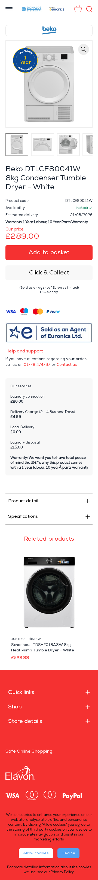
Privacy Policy (62, 872)
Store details (25, 721)
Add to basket (49, 252)
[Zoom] (83, 49)
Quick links (21, 692)
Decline (68, 853)
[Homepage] (31, 8)
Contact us (67, 364)
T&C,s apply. (49, 292)
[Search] (89, 9)
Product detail (23, 501)
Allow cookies (36, 853)
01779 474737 (37, 364)
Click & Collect (49, 272)
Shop (15, 707)
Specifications (23, 516)
